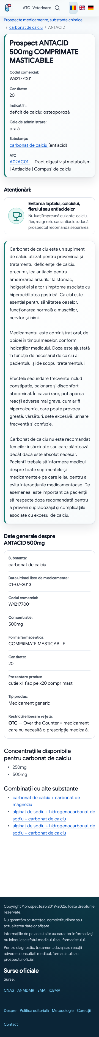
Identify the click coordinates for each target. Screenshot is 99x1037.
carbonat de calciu (26, 27)
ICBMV (54, 990)
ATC (26, 7)
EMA (41, 990)
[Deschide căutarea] (57, 8)
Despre (10, 1010)
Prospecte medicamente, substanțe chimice (43, 19)
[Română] (73, 8)
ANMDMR (25, 990)
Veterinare (41, 7)
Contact (11, 1024)
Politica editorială (34, 1010)
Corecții (84, 1010)
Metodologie (63, 1010)
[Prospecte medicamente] (9, 8)
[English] (82, 8)
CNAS (9, 990)
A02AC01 (20, 162)
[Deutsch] (90, 8)
